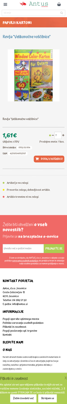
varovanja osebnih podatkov (25, 261)
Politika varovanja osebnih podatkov (23, 323)
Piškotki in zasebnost (14, 327)
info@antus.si (20, 304)
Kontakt (7, 335)
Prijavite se (54, 248)
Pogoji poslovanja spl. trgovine (20, 331)
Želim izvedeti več (23, 398)
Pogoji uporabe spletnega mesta (21, 319)
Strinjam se (47, 398)
